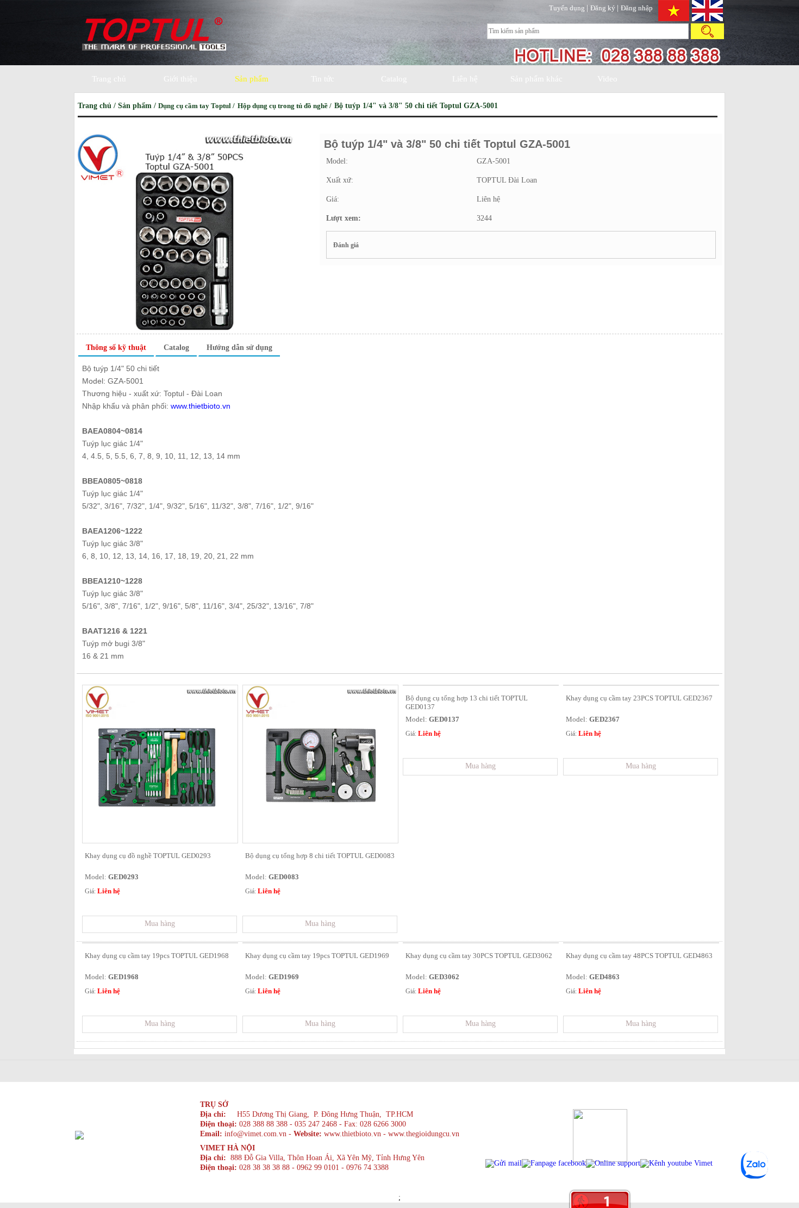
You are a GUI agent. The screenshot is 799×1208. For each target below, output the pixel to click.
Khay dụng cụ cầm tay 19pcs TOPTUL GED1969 (317, 956)
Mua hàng (160, 923)
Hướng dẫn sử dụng (239, 347)
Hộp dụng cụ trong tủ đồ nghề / (285, 106)
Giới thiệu (180, 78)
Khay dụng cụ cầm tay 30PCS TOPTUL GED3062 (478, 956)
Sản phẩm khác (536, 78)
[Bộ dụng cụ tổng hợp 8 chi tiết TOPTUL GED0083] (320, 840)
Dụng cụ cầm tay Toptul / (197, 106)
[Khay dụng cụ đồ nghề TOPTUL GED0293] (160, 840)
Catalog (394, 78)
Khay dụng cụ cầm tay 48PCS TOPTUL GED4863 (639, 956)
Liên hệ (465, 78)
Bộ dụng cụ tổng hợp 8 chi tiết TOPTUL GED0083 (320, 856)
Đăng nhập (637, 8)
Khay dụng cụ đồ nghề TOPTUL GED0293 (148, 856)
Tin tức (322, 78)
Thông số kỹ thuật (116, 347)
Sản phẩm (252, 78)
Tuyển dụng (567, 8)
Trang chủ (109, 78)
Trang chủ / (98, 106)
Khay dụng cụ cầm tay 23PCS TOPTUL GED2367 (639, 698)
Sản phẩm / (138, 106)
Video (607, 78)
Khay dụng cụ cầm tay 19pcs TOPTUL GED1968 (157, 956)
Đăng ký (603, 8)
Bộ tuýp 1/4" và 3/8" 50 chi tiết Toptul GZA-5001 (416, 106)
